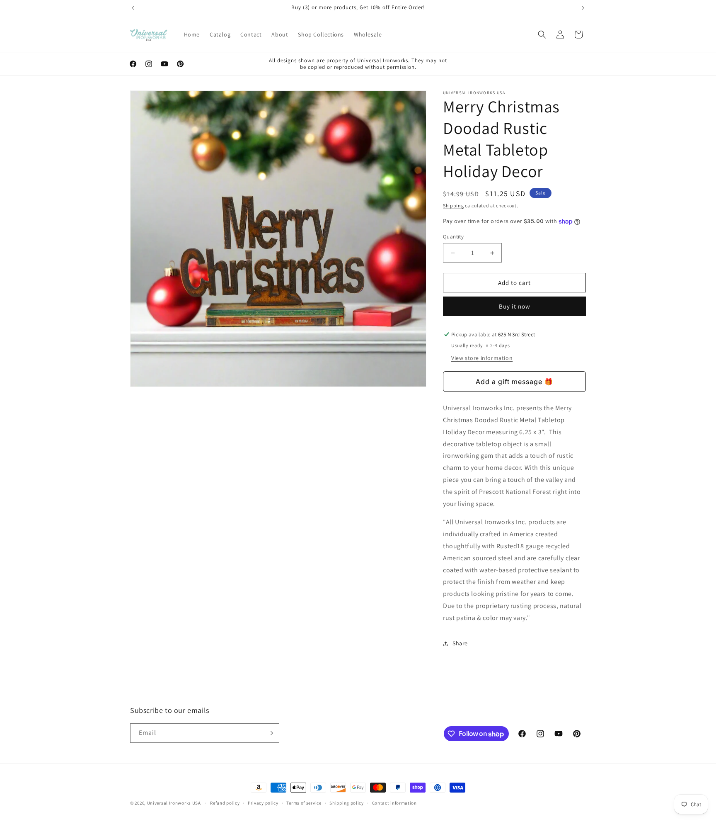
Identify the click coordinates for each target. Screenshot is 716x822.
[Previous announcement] (133, 8)
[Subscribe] (270, 733)
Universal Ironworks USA (174, 803)
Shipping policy (346, 803)
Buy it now (514, 306)
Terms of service (303, 803)
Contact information (394, 803)
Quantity (453, 236)
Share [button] (460, 643)
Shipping (453, 205)
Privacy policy (263, 803)
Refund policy (224, 803)
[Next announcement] (583, 8)
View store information (482, 358)
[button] (542, 34)
